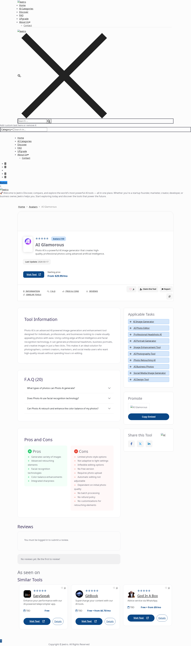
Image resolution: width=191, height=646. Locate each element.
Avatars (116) (58, 239)
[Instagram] (5, 173)
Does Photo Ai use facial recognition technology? (53, 398)
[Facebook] (5, 163)
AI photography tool (144, 353)
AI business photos (143, 366)
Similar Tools (33, 294)
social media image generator (149, 373)
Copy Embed (148, 416)
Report (167, 289)
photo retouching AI (144, 360)
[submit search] (48, 121)
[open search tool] (62, 75)
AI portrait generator (144, 340)
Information (32, 291)
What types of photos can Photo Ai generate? (51, 388)
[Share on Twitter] (140, 443)
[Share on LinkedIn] (149, 443)
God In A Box (147, 596)
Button (3, 182)
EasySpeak (41, 596)
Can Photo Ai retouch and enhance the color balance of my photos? (62, 408)
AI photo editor (141, 328)
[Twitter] (5, 166)
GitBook (91, 596)
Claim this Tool (149, 289)
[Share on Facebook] (131, 443)
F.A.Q (52, 291)
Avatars (33, 206)
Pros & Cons (72, 291)
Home (21, 206)
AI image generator (143, 321)
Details (58, 621)
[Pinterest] (5, 177)
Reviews (93, 291)
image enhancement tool (147, 347)
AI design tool (141, 379)
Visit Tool (32, 274)
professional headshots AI (147, 334)
